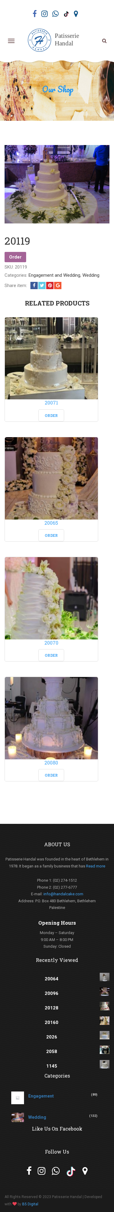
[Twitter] (42, 285)
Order (15, 257)
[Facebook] (34, 285)
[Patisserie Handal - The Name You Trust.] (55, 40)
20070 (51, 642)
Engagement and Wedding (54, 275)
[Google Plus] (57, 285)
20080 (51, 762)
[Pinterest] (50, 285)
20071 (51, 402)
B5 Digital (30, 1204)
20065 (51, 523)
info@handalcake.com (63, 894)
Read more (95, 866)
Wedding (90, 275)
